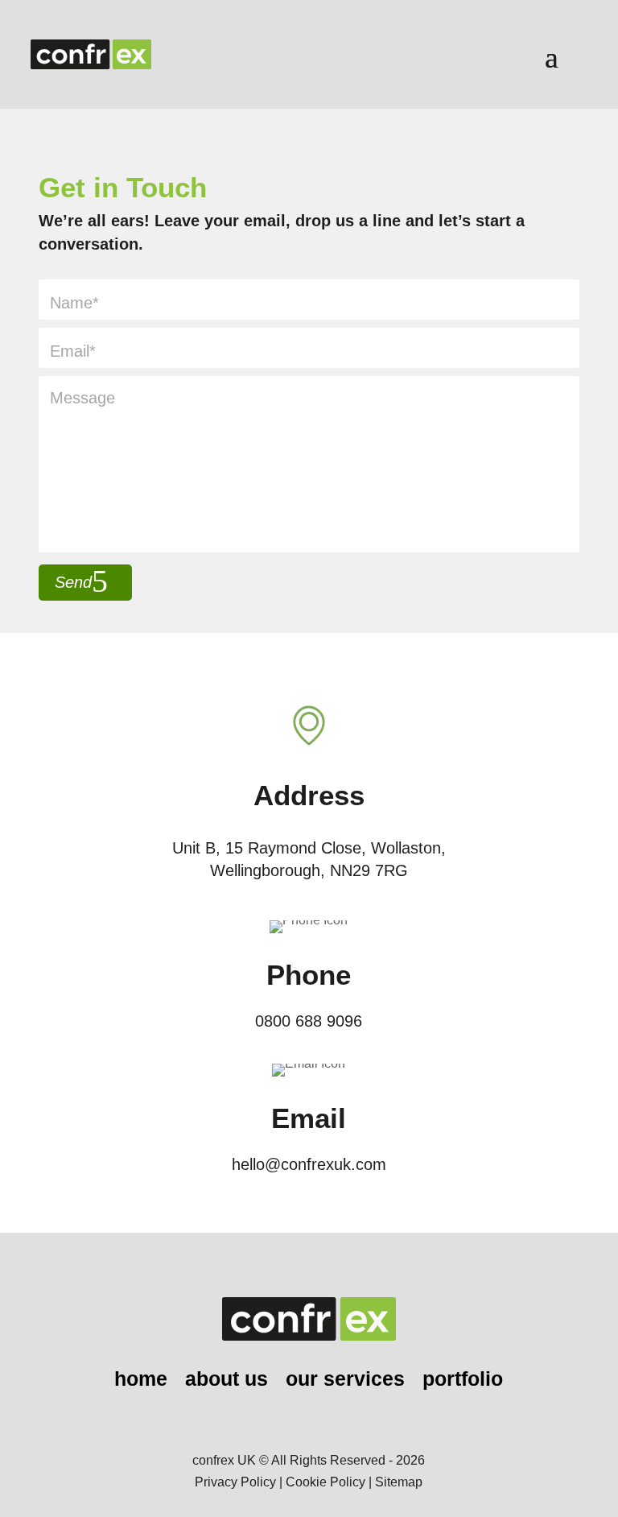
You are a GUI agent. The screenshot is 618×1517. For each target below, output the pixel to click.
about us (226, 1381)
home (140, 1381)
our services (345, 1381)
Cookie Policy (325, 1482)
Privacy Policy (235, 1482)
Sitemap (398, 1482)
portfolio (462, 1381)
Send (73, 582)
